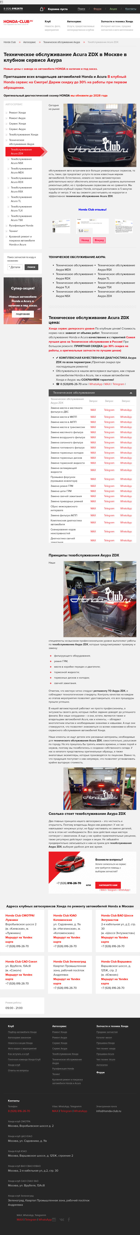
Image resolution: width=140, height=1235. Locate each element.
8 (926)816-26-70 (71, 384)
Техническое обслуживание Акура (21, 142)
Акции (113, 8)
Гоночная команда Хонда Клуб (24, 1059)
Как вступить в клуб (18, 1054)
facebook (69, 1219)
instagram (54, 1219)
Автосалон (102, 1065)
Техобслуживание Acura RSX (21, 189)
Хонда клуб (14, 1065)
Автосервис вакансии (19, 1037)
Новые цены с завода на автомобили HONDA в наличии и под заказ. (51, 69)
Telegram (119, 384)
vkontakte (61, 1219)
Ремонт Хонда (17, 112)
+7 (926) (69, 883)
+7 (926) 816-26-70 (17, 946)
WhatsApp (96, 384)
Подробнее (23, 314)
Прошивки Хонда (105, 1043)
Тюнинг (13, 231)
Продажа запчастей (107, 1032)
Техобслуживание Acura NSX (21, 161)
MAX (107, 384)
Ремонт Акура (17, 118)
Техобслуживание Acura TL (21, 199)
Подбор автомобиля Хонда (22, 1032)
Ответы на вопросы (18, 1070)
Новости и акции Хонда (20, 1043)
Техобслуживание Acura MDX (21, 170)
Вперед (99, 240)
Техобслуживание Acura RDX (21, 180)
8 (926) (13, 8)
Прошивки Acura (105, 1054)
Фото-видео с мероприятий (22, 1048)
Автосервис (59, 1026)
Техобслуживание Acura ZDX (21, 151)
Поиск (81, 8)
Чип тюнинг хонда (105, 1048)
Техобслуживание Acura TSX (21, 218)
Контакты (130, 8)
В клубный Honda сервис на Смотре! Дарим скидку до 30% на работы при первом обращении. (65, 82)
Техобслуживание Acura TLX (21, 208)
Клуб (11, 1026)
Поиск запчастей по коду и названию (21, 259)
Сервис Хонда (17, 123)
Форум (97, 8)
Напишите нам (108, 885)
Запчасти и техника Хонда (112, 1026)
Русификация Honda (21, 225)
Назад (85, 240)
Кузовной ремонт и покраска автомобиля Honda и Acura (22, 240)
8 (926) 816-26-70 (19, 1111)
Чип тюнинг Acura (105, 1059)
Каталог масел (104, 1037)
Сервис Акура (17, 129)
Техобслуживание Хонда (23, 134)
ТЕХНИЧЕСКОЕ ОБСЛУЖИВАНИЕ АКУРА (77, 257)
